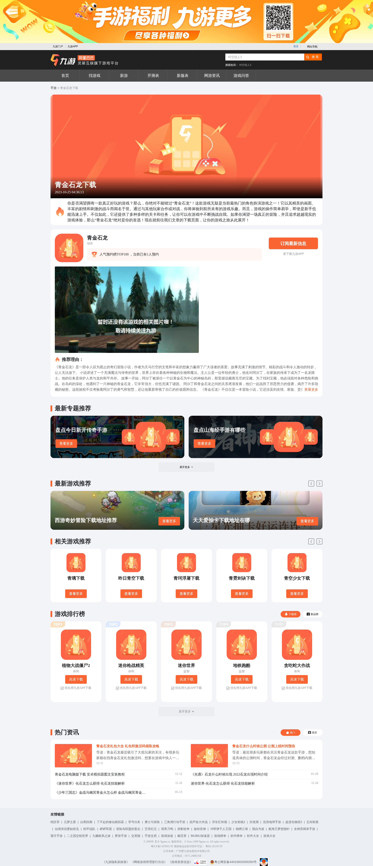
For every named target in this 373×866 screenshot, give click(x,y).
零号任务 (134, 822)
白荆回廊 (86, 822)
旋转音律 (200, 829)
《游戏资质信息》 (180, 862)
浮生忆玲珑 (219, 822)
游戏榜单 (220, 835)
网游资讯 (212, 75)
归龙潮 (254, 822)
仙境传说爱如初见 (67, 829)
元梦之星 (70, 822)
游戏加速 (167, 835)
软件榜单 (237, 835)
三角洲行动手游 (174, 822)
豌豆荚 (181, 835)
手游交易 (151, 835)
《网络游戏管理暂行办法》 (149, 862)
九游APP (73, 46)
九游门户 (58, 46)
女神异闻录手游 (304, 829)
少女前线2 (238, 822)
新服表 (182, 75)
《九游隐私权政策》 (116, 862)
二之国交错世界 (77, 835)
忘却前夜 (313, 822)
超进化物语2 (293, 822)
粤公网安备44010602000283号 (235, 862)
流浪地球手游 (272, 822)
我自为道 (258, 829)
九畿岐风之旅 (101, 835)
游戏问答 (241, 75)
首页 (65, 75)
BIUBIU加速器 (200, 835)
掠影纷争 (183, 829)
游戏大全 (269, 835)
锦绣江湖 (242, 829)
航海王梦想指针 (279, 829)
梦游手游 (121, 835)
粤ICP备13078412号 (162, 846)
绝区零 (55, 822)
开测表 (153, 75)
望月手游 (57, 835)
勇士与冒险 (152, 822)
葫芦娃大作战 (199, 822)
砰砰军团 (106, 829)
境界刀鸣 (167, 829)
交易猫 (135, 835)
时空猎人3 (245, 65)
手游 (54, 88)
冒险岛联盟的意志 (128, 829)
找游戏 (94, 75)
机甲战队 (89, 829)
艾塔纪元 (151, 829)
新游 (124, 75)
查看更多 (66, 443)
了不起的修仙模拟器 (110, 822)
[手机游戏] (84, 60)
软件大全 (253, 835)
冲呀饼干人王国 (220, 829)
